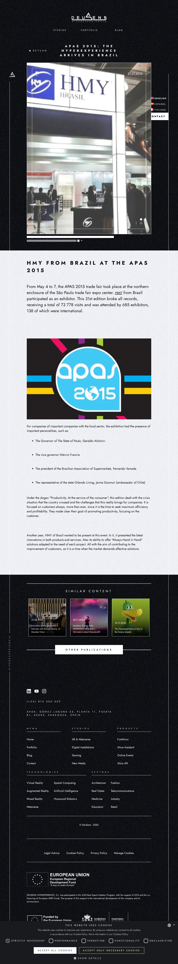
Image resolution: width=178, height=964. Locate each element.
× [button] (174, 925)
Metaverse (32, 807)
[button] (89, 958)
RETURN (40, 50)
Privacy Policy (99, 853)
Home (30, 739)
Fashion (115, 783)
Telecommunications (122, 791)
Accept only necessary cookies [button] (111, 950)
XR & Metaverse (81, 739)
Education (97, 807)
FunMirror (123, 739)
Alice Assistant (125, 747)
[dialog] (89, 942)
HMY (118, 292)
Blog (29, 755)
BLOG (119, 30)
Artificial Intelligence (66, 791)
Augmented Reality (38, 791)
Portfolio (32, 747)
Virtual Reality (35, 783)
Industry (115, 799)
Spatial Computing (65, 783)
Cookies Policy (75, 853)
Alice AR (122, 763)
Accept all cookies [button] (55, 950)
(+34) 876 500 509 (44, 701)
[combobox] (169, 925)
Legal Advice (51, 853)
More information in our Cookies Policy (108, 934)
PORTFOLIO (89, 30)
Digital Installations (83, 747)
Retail (114, 807)
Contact (31, 763)
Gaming (76, 755)
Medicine (97, 799)
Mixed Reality (34, 799)
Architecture (99, 783)
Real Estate (98, 791)
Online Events (125, 755)
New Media (79, 763)
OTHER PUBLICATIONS (89, 649)
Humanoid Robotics (65, 799)
